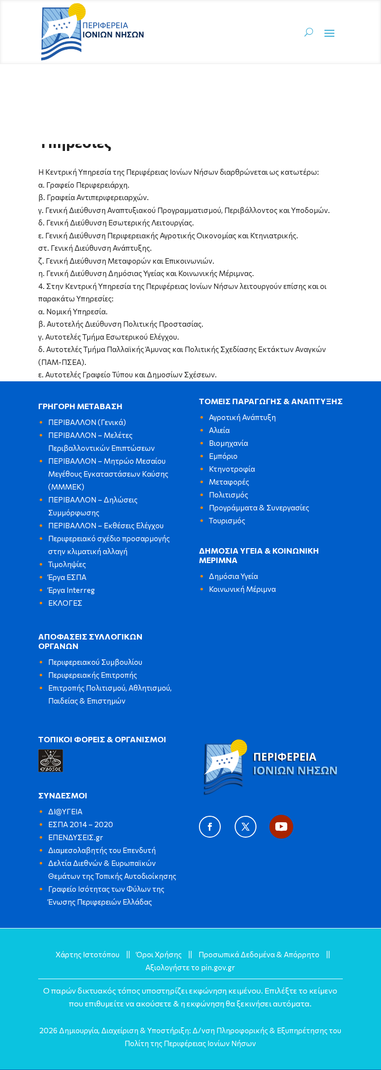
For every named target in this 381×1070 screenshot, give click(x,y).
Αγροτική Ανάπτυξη (242, 417)
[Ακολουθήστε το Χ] (245, 827)
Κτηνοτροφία (232, 468)
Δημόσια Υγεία (233, 575)
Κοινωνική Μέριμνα (242, 588)
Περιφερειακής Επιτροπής (92, 674)
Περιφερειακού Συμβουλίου (95, 661)
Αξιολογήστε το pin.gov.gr (190, 967)
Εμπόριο (223, 455)
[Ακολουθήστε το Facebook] (210, 827)
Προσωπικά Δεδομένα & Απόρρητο (258, 954)
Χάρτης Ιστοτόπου (88, 954)
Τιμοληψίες (67, 564)
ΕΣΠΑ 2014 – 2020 (80, 824)
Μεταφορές (229, 481)
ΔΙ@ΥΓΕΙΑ (65, 811)
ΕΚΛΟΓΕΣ (65, 602)
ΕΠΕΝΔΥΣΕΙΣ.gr (75, 837)
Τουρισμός (227, 520)
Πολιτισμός (228, 494)
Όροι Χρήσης (159, 954)
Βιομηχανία (228, 442)
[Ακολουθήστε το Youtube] (281, 827)
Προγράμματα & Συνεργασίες (259, 507)
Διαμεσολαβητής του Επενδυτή (102, 850)
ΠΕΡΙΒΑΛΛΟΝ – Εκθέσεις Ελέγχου (106, 525)
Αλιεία (219, 430)
